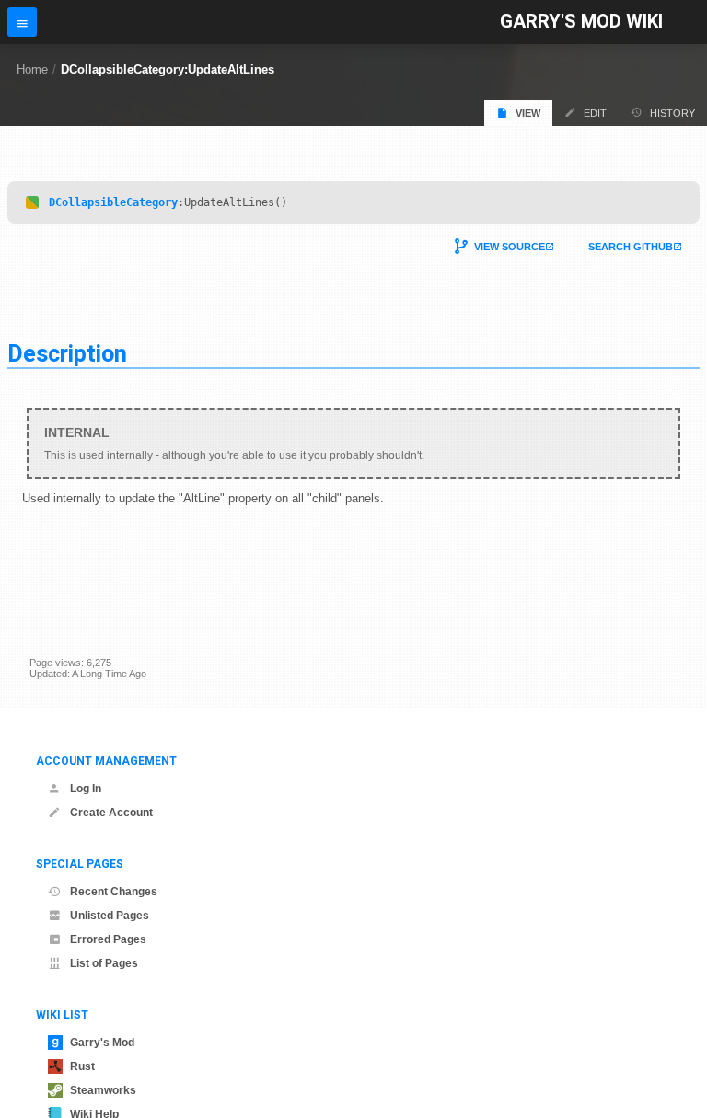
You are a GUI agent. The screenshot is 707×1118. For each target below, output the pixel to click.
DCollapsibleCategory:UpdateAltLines (167, 69)
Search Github (630, 246)
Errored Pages (108, 939)
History (672, 113)
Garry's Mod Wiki (581, 21)
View (528, 113)
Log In (85, 788)
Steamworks (103, 1090)
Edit (595, 113)
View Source (509, 246)
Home (32, 69)
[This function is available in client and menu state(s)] (32, 202)
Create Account (111, 812)
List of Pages (104, 963)
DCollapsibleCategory (113, 202)
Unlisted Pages (109, 915)
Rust (82, 1066)
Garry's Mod (102, 1042)
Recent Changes (113, 891)
